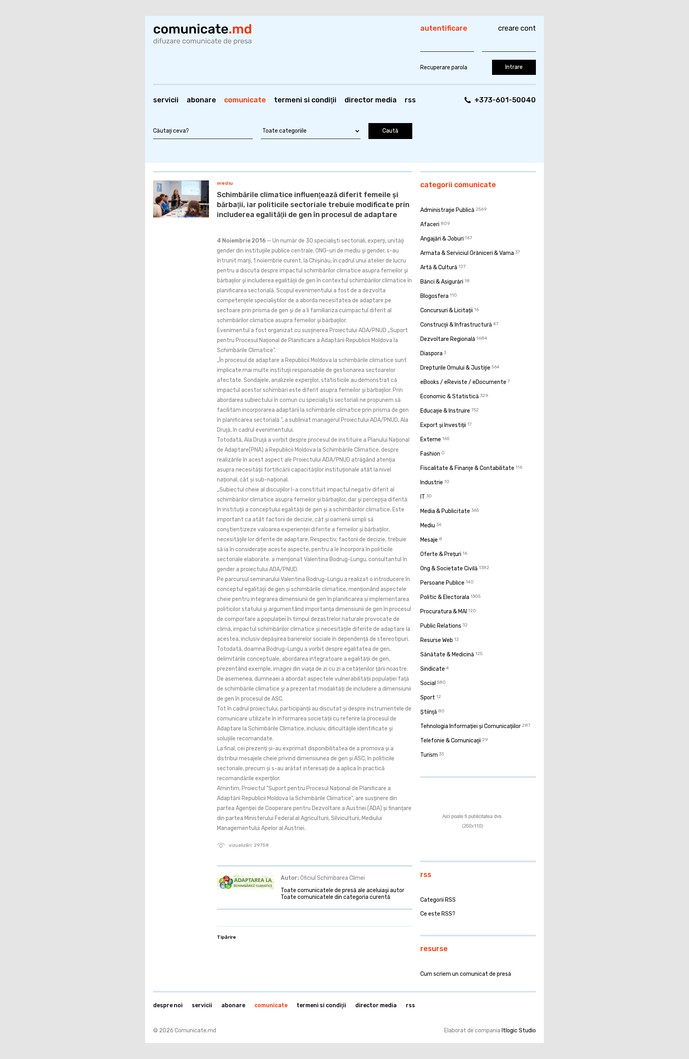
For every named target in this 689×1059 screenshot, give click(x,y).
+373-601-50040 (505, 100)
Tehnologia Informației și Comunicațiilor (470, 726)
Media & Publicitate (445, 511)
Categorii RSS (438, 900)
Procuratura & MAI (443, 611)
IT (422, 496)
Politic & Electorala (444, 597)
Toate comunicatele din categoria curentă (335, 897)
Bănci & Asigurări (441, 281)
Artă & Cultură (438, 267)
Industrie (431, 482)
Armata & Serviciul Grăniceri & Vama (467, 253)
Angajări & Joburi (442, 238)
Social (428, 683)
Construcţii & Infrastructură (456, 324)
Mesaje (429, 539)
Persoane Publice (442, 582)
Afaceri (429, 224)
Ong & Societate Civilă (449, 568)
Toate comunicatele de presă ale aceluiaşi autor (342, 890)
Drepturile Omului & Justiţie (455, 367)
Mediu (225, 183)
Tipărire (226, 937)
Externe (430, 439)
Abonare (201, 100)
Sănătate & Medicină (447, 654)
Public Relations (440, 625)
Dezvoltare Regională (447, 339)
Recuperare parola (443, 67)
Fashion (430, 453)
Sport (427, 697)
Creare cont (517, 28)
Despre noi (168, 1005)
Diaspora (431, 353)
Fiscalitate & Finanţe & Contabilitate (467, 468)
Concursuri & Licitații (446, 310)
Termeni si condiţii (305, 100)
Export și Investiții (443, 425)
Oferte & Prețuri (440, 554)
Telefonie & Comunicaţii (450, 740)
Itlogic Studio (519, 1030)
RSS (410, 100)
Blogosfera (434, 296)
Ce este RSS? (437, 913)
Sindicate (432, 669)
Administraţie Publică (447, 210)
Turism (429, 755)
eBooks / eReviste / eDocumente (463, 382)
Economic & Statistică (449, 396)
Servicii (166, 100)
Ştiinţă (428, 712)
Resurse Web (436, 640)
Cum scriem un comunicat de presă (465, 974)
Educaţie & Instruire (445, 410)
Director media (370, 100)
